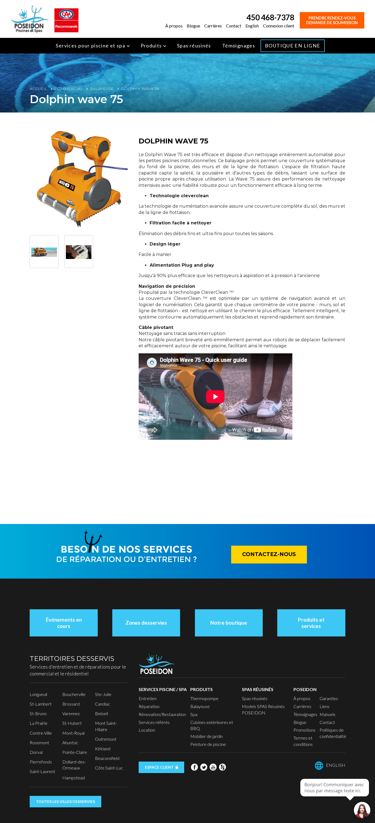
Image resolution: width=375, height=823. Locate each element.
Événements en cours (64, 622)
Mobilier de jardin (206, 736)
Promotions (304, 729)
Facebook (194, 767)
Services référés (154, 722)
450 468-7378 (270, 17)
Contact (233, 25)
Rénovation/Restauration (162, 714)
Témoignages (238, 46)
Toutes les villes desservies (65, 801)
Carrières (213, 25)
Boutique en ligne (292, 46)
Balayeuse (102, 88)
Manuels (327, 714)
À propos (174, 25)
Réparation (149, 706)
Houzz (222, 767)
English (252, 25)
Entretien (147, 698)
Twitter (203, 767)
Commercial (68, 88)
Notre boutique (228, 622)
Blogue (193, 25)
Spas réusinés (194, 46)
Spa (193, 714)
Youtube (213, 767)
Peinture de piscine (208, 744)
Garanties (329, 698)
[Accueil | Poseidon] (30, 18)
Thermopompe (204, 698)
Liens (324, 706)
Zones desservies (146, 622)
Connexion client (278, 25)
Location (147, 729)
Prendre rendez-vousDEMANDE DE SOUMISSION (332, 20)
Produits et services (311, 622)
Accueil (38, 88)
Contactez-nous (269, 554)
